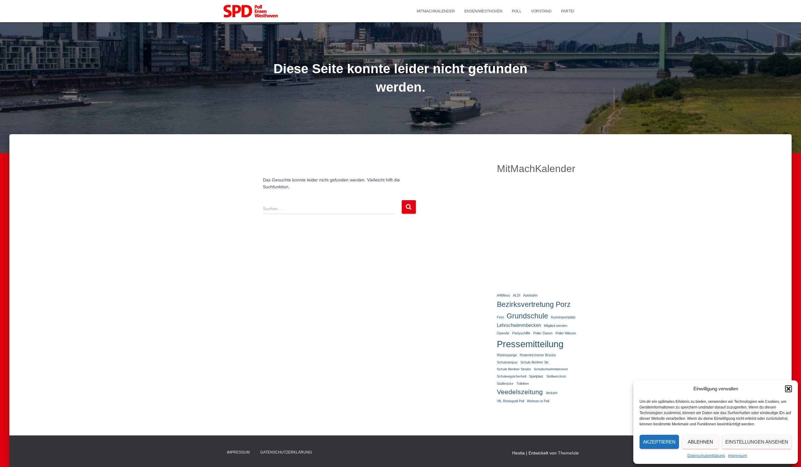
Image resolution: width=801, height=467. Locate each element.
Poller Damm (543, 333)
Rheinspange (507, 355)
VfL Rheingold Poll (510, 401)
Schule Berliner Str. (534, 362)
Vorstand (541, 11)
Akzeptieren (659, 441)
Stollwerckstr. (556, 376)
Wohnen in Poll (538, 401)
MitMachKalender (436, 11)
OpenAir (503, 333)
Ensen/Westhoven (483, 11)
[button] (788, 389)
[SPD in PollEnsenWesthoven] (250, 11)
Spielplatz (536, 376)
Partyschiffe (521, 333)
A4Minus (503, 295)
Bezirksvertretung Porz (534, 304)
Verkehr (552, 393)
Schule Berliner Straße (514, 369)
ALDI (516, 295)
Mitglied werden (555, 325)
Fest (500, 317)
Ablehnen (700, 441)
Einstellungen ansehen (756, 441)
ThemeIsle (568, 452)
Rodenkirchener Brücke (538, 355)
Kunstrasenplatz (563, 317)
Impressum (737, 456)
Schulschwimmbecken (551, 369)
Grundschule (527, 316)
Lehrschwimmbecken (519, 325)
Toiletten (522, 383)
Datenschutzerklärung (706, 456)
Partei (567, 11)
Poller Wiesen (565, 333)
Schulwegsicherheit (511, 376)
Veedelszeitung (520, 391)
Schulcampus (507, 362)
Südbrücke (505, 383)
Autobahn (530, 295)
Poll (517, 11)
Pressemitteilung (530, 344)
